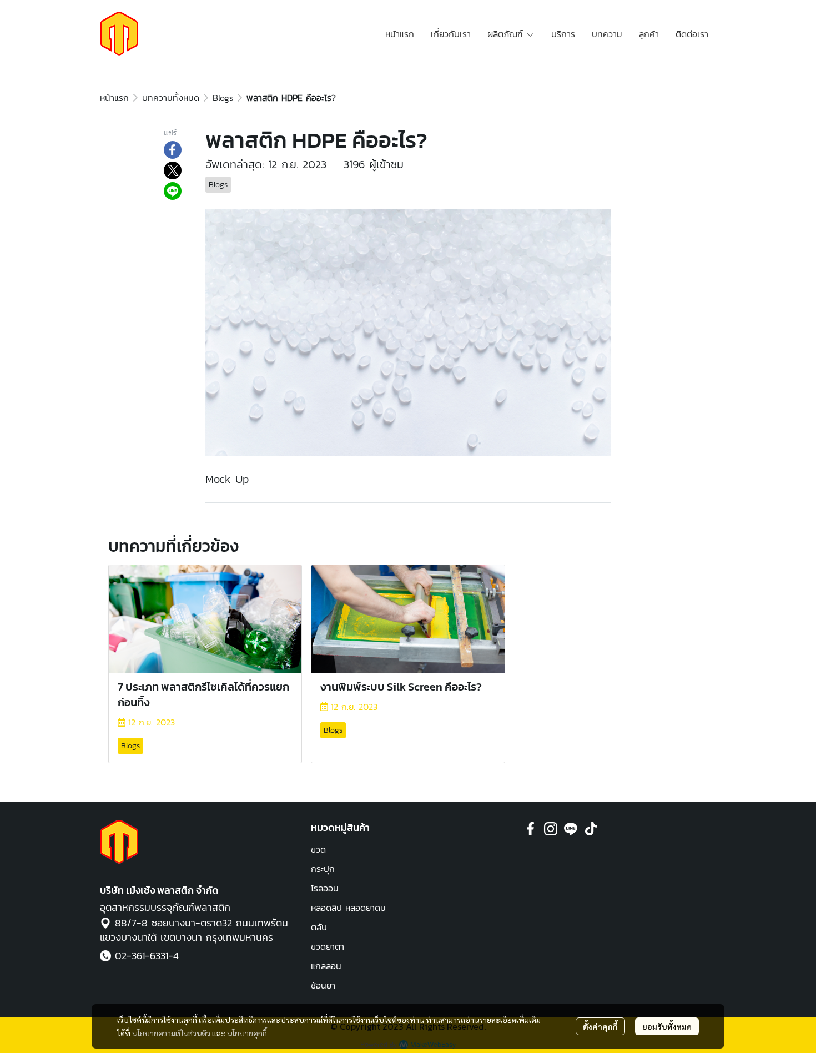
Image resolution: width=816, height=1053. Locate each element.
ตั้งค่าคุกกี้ (600, 1026)
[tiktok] (591, 829)
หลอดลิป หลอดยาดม (348, 907)
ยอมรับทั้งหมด (667, 1026)
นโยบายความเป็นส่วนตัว (171, 1033)
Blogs (223, 97)
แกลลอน (326, 966)
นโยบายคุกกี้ (247, 1033)
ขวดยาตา (327, 946)
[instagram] (551, 829)
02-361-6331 (141, 955)
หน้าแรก (114, 97)
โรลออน (325, 888)
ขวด (318, 849)
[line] (571, 829)
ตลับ (319, 927)
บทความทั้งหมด (170, 97)
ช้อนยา (323, 985)
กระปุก (323, 868)
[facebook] (531, 829)
